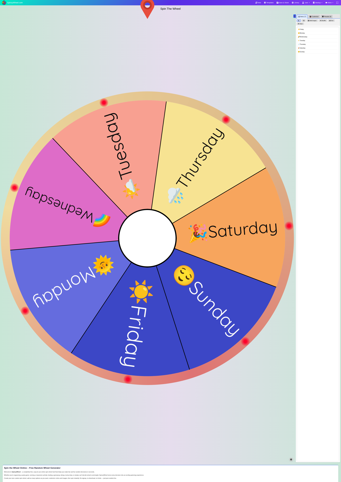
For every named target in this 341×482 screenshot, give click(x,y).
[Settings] (291, 459)
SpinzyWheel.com (15, 3)
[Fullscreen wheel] (337, 2)
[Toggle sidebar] (294, 16)
